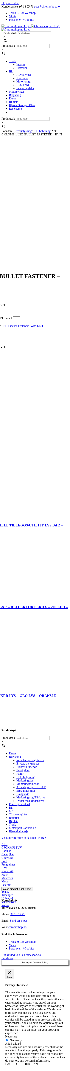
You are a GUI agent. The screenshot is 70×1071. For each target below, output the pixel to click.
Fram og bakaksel (19, 804)
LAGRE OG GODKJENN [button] (21, 1064)
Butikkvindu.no (10, 954)
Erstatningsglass (25, 790)
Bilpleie (13, 821)
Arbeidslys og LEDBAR (31, 787)
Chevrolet (7, 857)
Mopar (5, 881)
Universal (7, 898)
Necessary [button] (11, 1036)
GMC (4, 867)
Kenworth (7, 871)
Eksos (12, 753)
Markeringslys (24, 780)
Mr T (12, 811)
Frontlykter (22, 770)
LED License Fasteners (15, 326)
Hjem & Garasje (18, 831)
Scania (5, 891)
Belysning (15, 756)
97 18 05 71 (17, 914)
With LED (37, 326)
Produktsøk (10, 33)
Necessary (16, 1040)
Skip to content (10, 3)
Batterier (14, 817)
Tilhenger (7, 895)
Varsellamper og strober (30, 760)
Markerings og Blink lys (30, 797)
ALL (4, 844)
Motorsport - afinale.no (22, 828)
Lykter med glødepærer (30, 800)
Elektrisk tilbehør (26, 766)
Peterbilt (6, 884)
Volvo (5, 905)
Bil (11, 807)
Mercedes (7, 878)
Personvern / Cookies (21, 948)
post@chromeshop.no (47, 6)
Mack (4, 874)
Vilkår (12, 945)
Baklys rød (22, 794)
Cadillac (6, 851)
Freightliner (8, 864)
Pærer (19, 773)
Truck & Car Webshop (22, 941)
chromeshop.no (17, 927)
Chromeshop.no (31, 954)
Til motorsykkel (18, 814)
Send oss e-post (19, 920)
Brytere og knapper (27, 763)
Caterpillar (7, 854)
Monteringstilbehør (27, 783)
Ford (4, 861)
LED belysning (25, 777)
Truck (12, 824)
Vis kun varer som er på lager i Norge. (23, 837)
